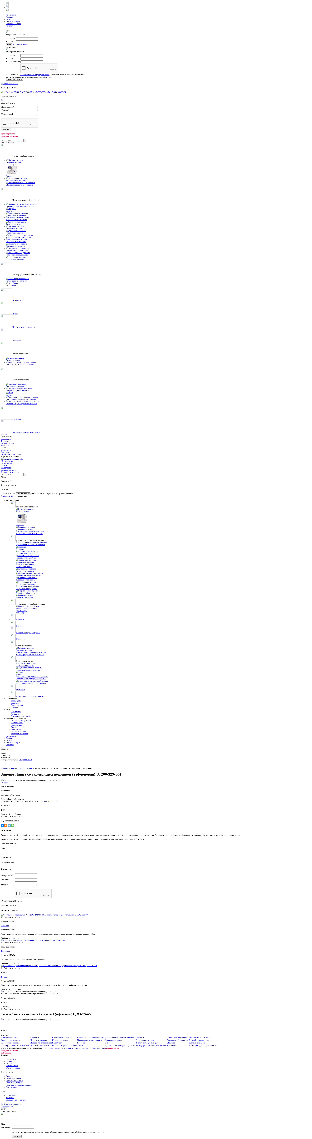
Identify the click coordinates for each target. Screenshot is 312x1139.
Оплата (9, 19)
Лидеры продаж (7, 443)
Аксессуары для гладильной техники (151, 1045)
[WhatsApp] (12, 825)
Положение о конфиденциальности (34, 75)
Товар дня (5, 441)
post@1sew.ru (6, 1053)
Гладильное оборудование (178, 1040)
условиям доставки (50, 801)
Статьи (4, 465)
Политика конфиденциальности (19, 1085)
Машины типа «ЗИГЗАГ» (199, 1037)
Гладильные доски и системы (64, 1045)
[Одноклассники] (5, 825)
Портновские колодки (39, 1045)
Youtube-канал (7, 1106)
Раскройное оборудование (200, 1040)
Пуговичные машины (61, 1040)
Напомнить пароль (20, 44)
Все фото (5, 782)
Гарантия (10, 745)
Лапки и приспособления (21, 768)
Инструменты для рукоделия (24, 327)
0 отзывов (5, 926)
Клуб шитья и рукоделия (11, 1104)
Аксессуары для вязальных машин (15, 1045)
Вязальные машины (197, 1043)
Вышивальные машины (62, 1037)
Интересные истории (10, 472)
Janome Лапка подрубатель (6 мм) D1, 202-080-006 (67, 915)
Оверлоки (34, 1037)
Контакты (10, 26)
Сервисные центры (14, 1083)
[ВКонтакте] (2, 825)
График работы (12, 1087)
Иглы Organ (57, 1043)
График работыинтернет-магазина (9, 135)
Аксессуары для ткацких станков (26, 432)
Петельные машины (38, 1040)
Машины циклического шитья (89, 1040)
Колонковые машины (10, 1043)
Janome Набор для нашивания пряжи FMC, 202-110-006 (74, 966)
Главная (4, 768)
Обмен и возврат (13, 21)
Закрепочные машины (10, 1040)
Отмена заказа (12, 1066)
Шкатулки (16, 340)
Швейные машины (9, 1037)
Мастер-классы (7, 461)
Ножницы (16, 300)
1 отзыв (4, 977)
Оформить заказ (8, 496)
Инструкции (6, 468)
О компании (6, 450)
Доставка (10, 17)
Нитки (15, 314)
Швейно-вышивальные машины (90, 1037)
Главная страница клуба (13, 459)
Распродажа (6, 439)
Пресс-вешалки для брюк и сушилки (120, 1045)
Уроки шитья (6, 463)
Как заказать (11, 15)
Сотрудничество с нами (11, 454)
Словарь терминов (8, 470)
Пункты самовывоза (14, 1081)
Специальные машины (145, 1040)
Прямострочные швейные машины (119, 1037)
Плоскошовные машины (177, 1037)
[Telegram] (9, 825)
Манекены (16, 419)
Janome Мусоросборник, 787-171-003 (50, 940)
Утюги (80, 1045)
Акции (4, 434)
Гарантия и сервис (13, 24)
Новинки (5, 445)
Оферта (9, 1076)
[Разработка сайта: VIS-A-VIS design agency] (2, 1114)
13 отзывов (5, 951)
